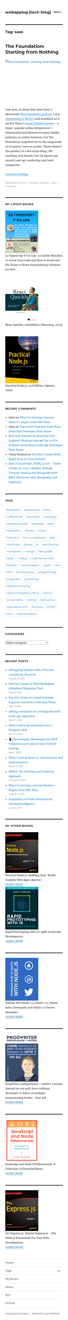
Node (10, 558)
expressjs (38, 523)
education (33, 516)
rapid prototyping (18, 586)
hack (51, 523)
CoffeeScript (15, 516)
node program (30, 565)
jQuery (28, 544)
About (9, 1287)
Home (9, 1262)
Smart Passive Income (39, 123)
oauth (47, 565)
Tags (8, 1270)
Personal (34, 182)
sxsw (10, 613)
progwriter (14, 579)
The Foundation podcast (36, 114)
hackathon (14, 530)
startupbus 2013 (17, 606)
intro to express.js (34, 537)
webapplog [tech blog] (28, 12)
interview (13, 537)
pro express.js (25, 572)
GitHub (10, 1303)
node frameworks (42, 558)
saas (54, 182)
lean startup (50, 544)
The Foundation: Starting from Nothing (32, 49)
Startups (44, 182)
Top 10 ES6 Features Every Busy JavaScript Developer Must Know (36, 445)
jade (52, 537)
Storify (51, 606)
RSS (8, 1295)
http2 (42, 530)
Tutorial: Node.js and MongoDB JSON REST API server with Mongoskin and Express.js (33, 477)
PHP (9, 572)
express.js (50, 516)
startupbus (47, 599)
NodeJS (12, 565)
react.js (47, 593)
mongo (30, 551)
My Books (11, 1278)
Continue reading (16, 174)
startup (31, 599)
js (37, 544)
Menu (57, 12)
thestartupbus (26, 613)
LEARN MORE (14, 884)
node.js (22, 558)
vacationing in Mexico (19, 118)
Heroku (30, 530)
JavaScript (13, 544)
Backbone (13, 509)
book (47, 509)
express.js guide (17, 523)
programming (47, 572)
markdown (14, 551)
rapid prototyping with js (23, 593)
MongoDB (45, 551)
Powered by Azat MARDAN (45, 1313)
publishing (31, 579)
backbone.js (32, 509)
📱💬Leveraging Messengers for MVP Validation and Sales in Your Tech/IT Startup (33, 744)
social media (15, 599)
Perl (57, 565)
